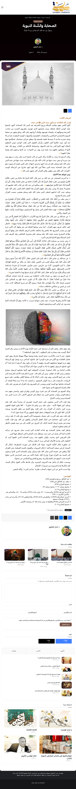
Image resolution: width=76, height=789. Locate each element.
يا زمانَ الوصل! (66, 729)
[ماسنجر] (61, 518)
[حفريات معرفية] (61, 7)
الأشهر (62, 651)
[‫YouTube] (39, 786)
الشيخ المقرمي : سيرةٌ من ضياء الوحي (50, 666)
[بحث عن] (74, 8)
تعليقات (14, 651)
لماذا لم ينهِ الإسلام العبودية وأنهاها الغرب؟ (49, 658)
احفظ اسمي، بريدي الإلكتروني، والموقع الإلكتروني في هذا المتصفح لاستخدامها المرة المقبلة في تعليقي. (44, 620)
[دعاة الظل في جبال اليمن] (67, 685)
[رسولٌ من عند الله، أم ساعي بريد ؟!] (14, 555)
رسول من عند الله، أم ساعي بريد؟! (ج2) (39, 563)
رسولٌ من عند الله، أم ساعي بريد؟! (55, 510)
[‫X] (65, 111)
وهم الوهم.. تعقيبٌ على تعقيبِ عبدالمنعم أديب (47, 691)
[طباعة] (52, 518)
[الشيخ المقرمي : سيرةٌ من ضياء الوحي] (67, 668)
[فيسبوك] (70, 111)
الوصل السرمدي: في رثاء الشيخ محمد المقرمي (48, 674)
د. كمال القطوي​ (38, 47)
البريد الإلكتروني (68, 612)
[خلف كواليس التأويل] (20, 744)
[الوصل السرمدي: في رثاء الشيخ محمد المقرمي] (67, 676)
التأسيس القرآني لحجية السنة (64, 562)
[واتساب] (32, 786)
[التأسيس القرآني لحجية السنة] (61, 555)
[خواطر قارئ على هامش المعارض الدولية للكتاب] (55, 744)
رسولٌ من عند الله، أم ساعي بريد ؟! (15, 562)
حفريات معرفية (41, 17)
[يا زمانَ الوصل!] (55, 718)
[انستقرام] (37, 786)
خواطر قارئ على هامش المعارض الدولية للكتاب (56, 757)
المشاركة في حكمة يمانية (38, 782)
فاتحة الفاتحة (31, 729)
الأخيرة (38, 651)
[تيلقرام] (35, 786)
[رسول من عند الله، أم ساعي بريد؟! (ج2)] (38, 555)
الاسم (70, 604)
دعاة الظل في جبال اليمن (53, 683)
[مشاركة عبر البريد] (56, 518)
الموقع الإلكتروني (32, 612)
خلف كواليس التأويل (29, 755)
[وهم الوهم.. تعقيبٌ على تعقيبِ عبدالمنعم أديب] (67, 693)
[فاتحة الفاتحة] (20, 718)
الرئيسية (48, 17)
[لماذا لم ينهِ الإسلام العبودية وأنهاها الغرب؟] (67, 660)
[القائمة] (2, 8)
